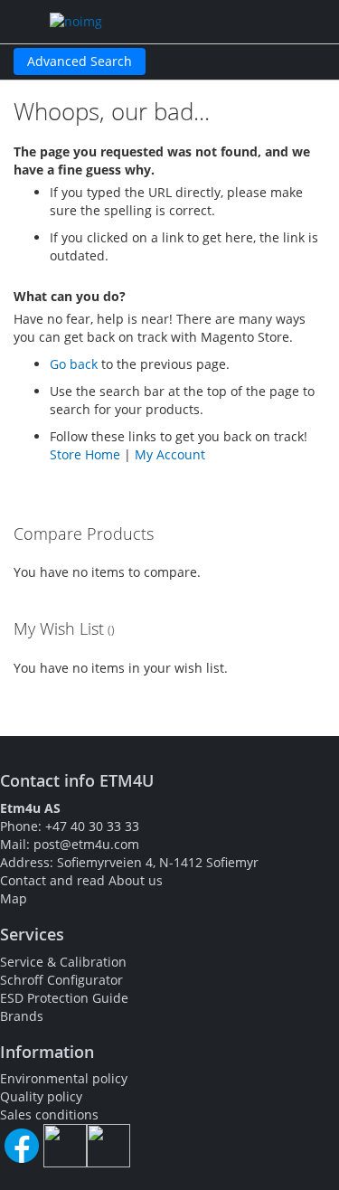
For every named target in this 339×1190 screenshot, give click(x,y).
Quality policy (41, 1096)
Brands (21, 1016)
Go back (74, 364)
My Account (170, 454)
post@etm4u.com (86, 844)
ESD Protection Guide (64, 997)
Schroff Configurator (61, 979)
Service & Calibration (63, 961)
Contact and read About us (81, 880)
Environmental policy (63, 1078)
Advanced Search (79, 61)
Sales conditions (49, 1114)
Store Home (85, 454)
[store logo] (128, 22)
